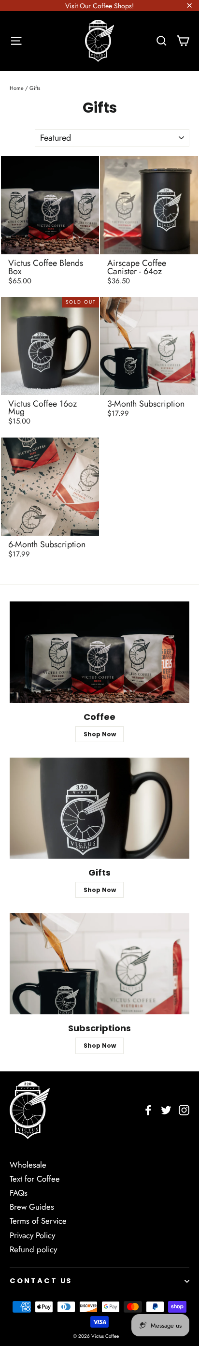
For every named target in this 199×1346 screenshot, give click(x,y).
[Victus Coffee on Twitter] (166, 1110)
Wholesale (28, 1164)
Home (17, 88)
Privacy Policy (32, 1235)
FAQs (19, 1193)
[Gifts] (99, 808)
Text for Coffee (35, 1179)
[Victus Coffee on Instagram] (184, 1110)
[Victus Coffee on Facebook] (148, 1110)
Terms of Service (38, 1221)
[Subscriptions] (99, 963)
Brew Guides (32, 1207)
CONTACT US (41, 1281)
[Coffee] (99, 651)
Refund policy (33, 1249)
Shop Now (100, 734)
